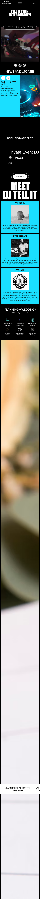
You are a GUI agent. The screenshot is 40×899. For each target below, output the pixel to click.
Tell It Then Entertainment (6, 3)
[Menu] (20, 3)
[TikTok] (24, 65)
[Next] (8, 78)
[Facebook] (20, 65)
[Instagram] (15, 65)
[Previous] (3, 78)
